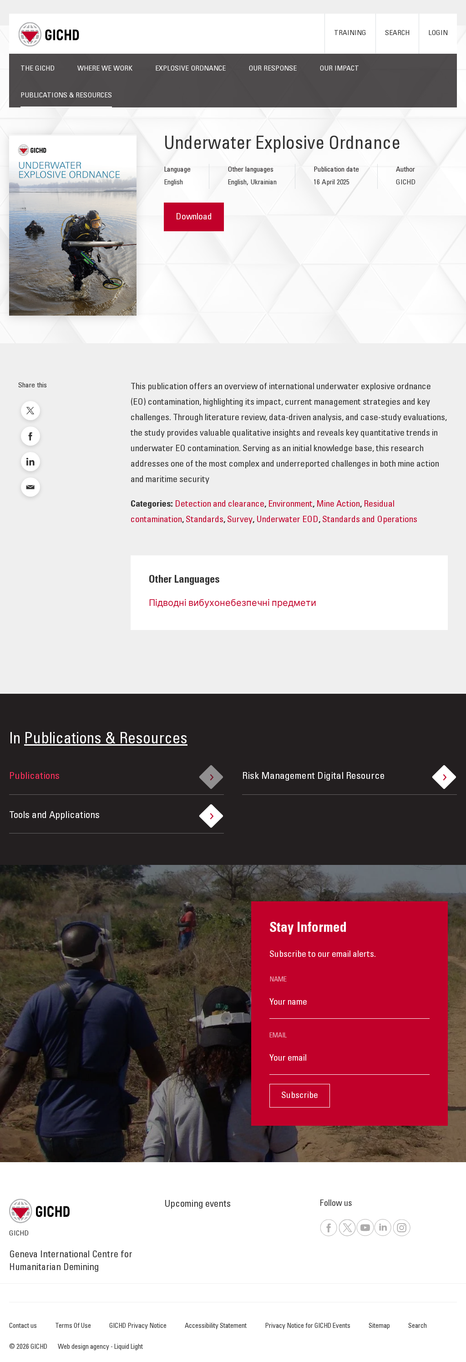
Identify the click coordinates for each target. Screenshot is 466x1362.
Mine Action (338, 504)
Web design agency (84, 1347)
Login (438, 33)
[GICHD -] (48, 34)
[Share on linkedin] (30, 461)
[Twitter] (347, 1234)
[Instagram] (401, 1234)
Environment (290, 504)
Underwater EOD (287, 520)
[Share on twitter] (30, 410)
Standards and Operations (369, 520)
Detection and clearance (219, 504)
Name (278, 979)
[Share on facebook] (30, 436)
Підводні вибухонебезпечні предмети (232, 604)
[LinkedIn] (382, 1234)
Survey (240, 520)
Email (278, 1035)
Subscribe (299, 1096)
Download (194, 217)
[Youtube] (365, 1234)
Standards (204, 520)
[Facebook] (328, 1234)
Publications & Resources (105, 740)
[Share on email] (30, 487)
